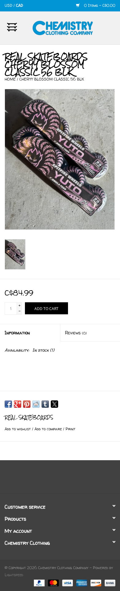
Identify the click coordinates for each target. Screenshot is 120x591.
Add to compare (48, 429)
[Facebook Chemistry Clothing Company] (54, 479)
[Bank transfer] (108, 582)
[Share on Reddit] (36, 404)
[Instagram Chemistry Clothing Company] (65, 479)
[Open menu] (12, 27)
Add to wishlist (18, 429)
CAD (19, 5)
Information (17, 333)
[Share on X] (54, 404)
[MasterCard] (53, 582)
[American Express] (81, 582)
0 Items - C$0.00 (99, 5)
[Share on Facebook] (8, 404)
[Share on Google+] (17, 404)
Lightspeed (14, 574)
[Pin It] (26, 404)
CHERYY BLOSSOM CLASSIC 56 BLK (51, 79)
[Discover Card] (95, 582)
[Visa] (67, 582)
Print (70, 429)
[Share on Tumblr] (45, 404)
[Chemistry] (72, 27)
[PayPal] (39, 582)
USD (9, 5)
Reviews (76, 333)
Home (10, 79)
